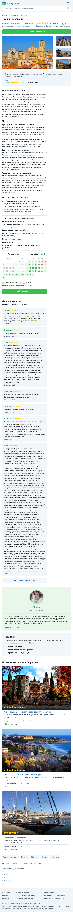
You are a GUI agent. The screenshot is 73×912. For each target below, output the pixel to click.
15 (19, 268)
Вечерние (24, 857)
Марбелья (7, 881)
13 (13, 268)
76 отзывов (54, 23)
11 (7, 268)
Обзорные (34, 857)
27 (13, 274)
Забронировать (35, 32)
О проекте (6, 892)
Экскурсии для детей (10, 857)
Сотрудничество (47, 892)
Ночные (44, 857)
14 (16, 268)
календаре (27, 26)
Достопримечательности (25, 895)
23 (23, 271)
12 (10, 268)
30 (23, 274)
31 (4, 277)
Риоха (6, 884)
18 (7, 271)
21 (16, 271)
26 (10, 274)
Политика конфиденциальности (53, 899)
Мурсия (6, 878)
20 (13, 271)
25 (7, 274)
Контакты (6, 899)
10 (4, 268)
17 (4, 271)
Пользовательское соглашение (53, 895)
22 (19, 271)
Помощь (5, 895)
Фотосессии (54, 857)
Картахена (7, 872)
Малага (6, 875)
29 (19, 274)
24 (4, 274)
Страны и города (22, 892)
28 (16, 274)
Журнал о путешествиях (25, 899)
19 (10, 271)
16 (23, 268)
